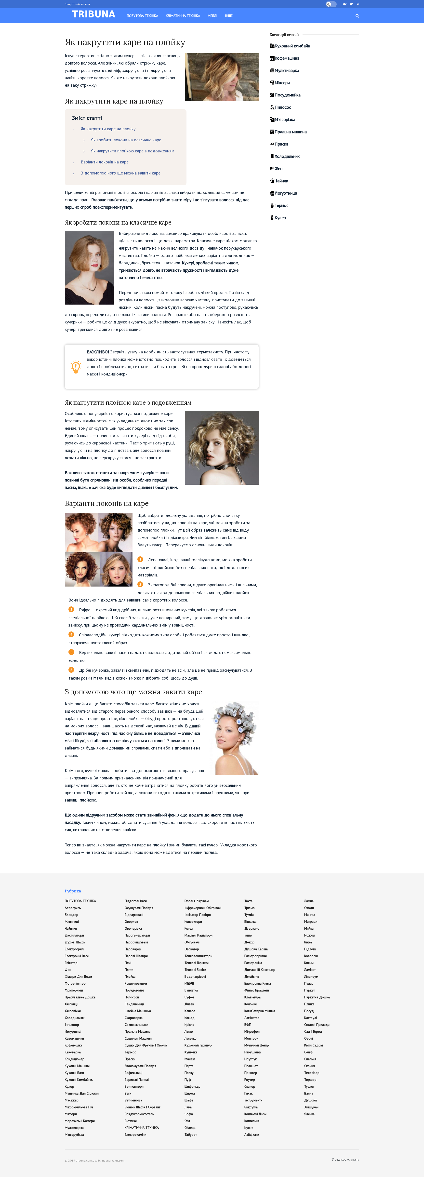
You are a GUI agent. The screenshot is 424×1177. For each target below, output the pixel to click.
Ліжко (189, 1031)
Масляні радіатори (198, 935)
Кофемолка (73, 1045)
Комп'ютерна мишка (259, 1011)
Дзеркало (251, 928)
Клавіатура (252, 997)
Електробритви (255, 956)
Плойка (130, 976)
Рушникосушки (136, 983)
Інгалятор (72, 1024)
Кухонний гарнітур (198, 1045)
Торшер (310, 1079)
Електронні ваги (77, 956)
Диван (189, 1004)
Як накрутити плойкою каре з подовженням (132, 151)
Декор (249, 942)
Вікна (308, 942)
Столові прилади (317, 1024)
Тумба (249, 914)
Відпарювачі (134, 914)
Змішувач (311, 1107)
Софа (189, 1114)
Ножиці (309, 935)
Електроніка (253, 963)
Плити (129, 969)
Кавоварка (73, 1052)
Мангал (309, 914)
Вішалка (250, 921)
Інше (229, 15)
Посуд (309, 1011)
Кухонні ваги (74, 1072)
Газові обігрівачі (197, 901)
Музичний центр (256, 1045)
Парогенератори (137, 935)
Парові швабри (136, 956)
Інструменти (253, 1100)
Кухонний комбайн (292, 46)
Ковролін (311, 956)
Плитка (309, 1004)
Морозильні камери (80, 1121)
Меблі (212, 15)
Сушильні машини (138, 1038)
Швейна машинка (138, 1011)
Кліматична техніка (183, 15)
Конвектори (193, 921)
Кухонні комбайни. (79, 1079)
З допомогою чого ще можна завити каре (120, 173)
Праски (130, 1059)
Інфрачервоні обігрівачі (203, 908)
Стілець (190, 1127)
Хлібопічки (73, 1011)
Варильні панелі (137, 1079)
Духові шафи (75, 942)
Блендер (71, 914)
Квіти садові (313, 1045)
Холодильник (287, 156)
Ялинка (309, 1114)
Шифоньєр (192, 1086)
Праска (281, 144)
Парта (189, 1066)
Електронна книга (257, 983)
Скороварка (134, 1018)
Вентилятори (134, 1086)
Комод (190, 1018)
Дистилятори (74, 935)
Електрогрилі (74, 949)
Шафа (189, 1100)
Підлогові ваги (136, 901)
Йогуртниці (73, 1031)
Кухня (248, 1127)
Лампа (309, 901)
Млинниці (72, 921)
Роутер (249, 1079)
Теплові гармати (197, 963)
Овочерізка (133, 928)
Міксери (282, 82)
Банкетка (191, 990)
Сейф (308, 1052)
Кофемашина (287, 58)
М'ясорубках (74, 1134)
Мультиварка (287, 70)
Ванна (308, 1093)
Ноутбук (250, 1059)
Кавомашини (74, 1038)
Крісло (189, 1024)
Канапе (190, 1011)
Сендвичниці (134, 1004)
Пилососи (132, 997)
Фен (278, 168)
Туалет (309, 1086)
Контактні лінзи (255, 1114)
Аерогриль (73, 908)
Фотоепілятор (75, 983)
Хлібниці (71, 1004)
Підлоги (310, 949)
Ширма (190, 1093)
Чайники (71, 928)
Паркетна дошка (317, 997)
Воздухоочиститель (139, 1114)
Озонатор (192, 949)
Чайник (281, 181)
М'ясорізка (285, 119)
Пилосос (283, 107)
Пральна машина (291, 131)
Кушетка (191, 1052)
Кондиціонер (74, 1059)
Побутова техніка (142, 15)
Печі (128, 963)
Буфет (189, 997)
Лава (188, 1107)
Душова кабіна (256, 949)
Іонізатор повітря (198, 914)
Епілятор (71, 963)
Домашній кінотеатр (259, 969)
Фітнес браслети (256, 990)
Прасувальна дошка (80, 997)
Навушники (252, 1052)
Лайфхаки (251, 1134)
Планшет (251, 1066)
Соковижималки (136, 1024)
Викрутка (251, 1107)
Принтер (250, 1072)
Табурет (191, 1134)
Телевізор (311, 1072)
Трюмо (249, 908)
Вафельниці (133, 1072)
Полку (189, 1072)
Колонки (250, 1004)
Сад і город (313, 1031)
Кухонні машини (77, 1066)
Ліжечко (191, 1038)
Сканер (249, 1086)
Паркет (309, 990)
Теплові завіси (195, 969)
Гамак (248, 1093)
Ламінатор (252, 1018)
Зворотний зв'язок (78, 4)
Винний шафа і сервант (142, 1107)
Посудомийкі (134, 990)
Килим (309, 963)
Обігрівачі (192, 942)
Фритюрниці (74, 990)
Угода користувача (345, 1159)
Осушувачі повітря (139, 908)
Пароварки (133, 949)
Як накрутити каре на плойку (108, 129)
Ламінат (310, 969)
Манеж (190, 1059)
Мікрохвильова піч (79, 1107)
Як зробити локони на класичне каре (126, 140)
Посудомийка (288, 95)
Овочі (308, 1038)
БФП (247, 1024)
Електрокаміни (135, 1134)
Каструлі (310, 1018)
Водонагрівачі (195, 976)
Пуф (188, 1079)
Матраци (310, 921)
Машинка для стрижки (82, 1093)
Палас (308, 983)
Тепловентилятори (198, 956)
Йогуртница (286, 193)
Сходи (309, 908)
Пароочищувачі (136, 942)
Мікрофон (252, 1031)
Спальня (310, 1059)
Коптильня (251, 1121)
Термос (281, 205)
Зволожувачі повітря (140, 1066)
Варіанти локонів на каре (105, 162)
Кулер (280, 217)
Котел (189, 928)
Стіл (187, 1121)
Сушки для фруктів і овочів (146, 1045)
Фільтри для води (78, 976)
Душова (310, 1100)
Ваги (128, 1093)
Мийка (309, 928)
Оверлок (131, 921)
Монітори (251, 1038)
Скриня (309, 1066)
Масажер (72, 1100)
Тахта (248, 901)
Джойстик (251, 976)
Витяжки (131, 1121)
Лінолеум (311, 976)
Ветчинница (133, 1100)
